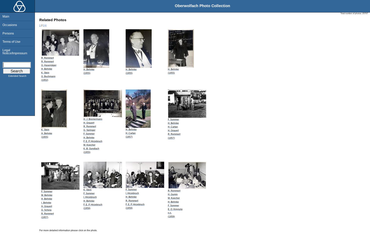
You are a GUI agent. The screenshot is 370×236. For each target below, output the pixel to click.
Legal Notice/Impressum (15, 52)
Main (6, 16)
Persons (8, 33)
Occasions (10, 25)
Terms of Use (11, 41)
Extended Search (17, 76)
